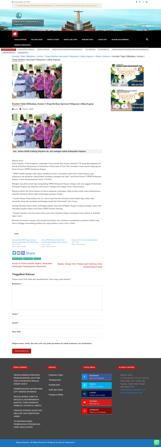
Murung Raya (87, 39)
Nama (15, 314)
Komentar (17, 284)
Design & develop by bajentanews (61, 442)
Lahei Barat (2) (104, 49)
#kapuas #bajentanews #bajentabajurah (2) (67, 49)
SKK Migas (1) (23, 52)
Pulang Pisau (37, 39)
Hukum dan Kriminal (120, 39)
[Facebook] (136, 2)
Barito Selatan (70, 39)
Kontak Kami (54, 385)
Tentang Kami (55, 380)
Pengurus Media (56, 395)
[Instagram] (143, 2)
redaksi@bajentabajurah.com (133, 390)
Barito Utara (53, 39)
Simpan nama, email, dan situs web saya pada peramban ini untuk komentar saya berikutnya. (52, 343)
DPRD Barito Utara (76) (26, 49)
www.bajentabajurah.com (131, 393)
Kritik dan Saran (56, 390)
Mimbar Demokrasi (22, 45)
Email (15, 323)
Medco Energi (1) (9, 52)
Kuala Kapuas (20, 39)
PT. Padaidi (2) (91, 49)
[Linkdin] (146, 2)
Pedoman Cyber (56, 375)
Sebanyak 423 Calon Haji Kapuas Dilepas (84, 240)
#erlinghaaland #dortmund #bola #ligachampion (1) (130, 49)
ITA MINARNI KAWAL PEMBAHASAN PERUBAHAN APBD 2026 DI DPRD (27, 424)
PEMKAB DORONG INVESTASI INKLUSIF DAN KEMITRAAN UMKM (28, 413)
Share (30, 253)
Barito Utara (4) (43, 49)
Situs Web (16, 332)
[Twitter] (140, 2)
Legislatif (102, 39)
